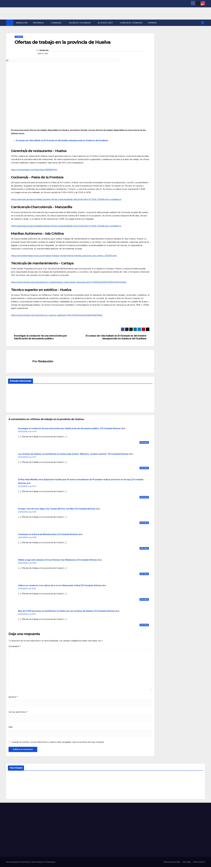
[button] (198, 23)
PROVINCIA (38, 23)
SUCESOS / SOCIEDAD (80, 23)
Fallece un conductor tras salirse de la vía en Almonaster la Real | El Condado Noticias (60, 585)
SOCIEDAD (18, 37)
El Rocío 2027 (105, 23)
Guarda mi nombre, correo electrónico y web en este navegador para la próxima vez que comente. (58, 742)
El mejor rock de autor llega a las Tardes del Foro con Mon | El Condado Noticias (56, 508)
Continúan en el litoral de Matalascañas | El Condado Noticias (48, 534)
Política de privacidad (172, 862)
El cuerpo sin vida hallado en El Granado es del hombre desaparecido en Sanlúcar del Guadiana (62, 140)
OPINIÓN (152, 23)
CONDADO (56, 23)
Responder (144, 442)
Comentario (15, 646)
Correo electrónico (18, 712)
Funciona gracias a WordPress (18, 862)
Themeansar (50, 862)
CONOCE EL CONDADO (131, 23)
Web (11, 727)
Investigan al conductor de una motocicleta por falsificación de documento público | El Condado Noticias (69, 428)
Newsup (39, 862)
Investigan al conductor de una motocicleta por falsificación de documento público (40, 337)
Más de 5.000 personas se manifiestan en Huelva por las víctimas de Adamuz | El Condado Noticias (66, 611)
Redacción (44, 50)
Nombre (13, 697)
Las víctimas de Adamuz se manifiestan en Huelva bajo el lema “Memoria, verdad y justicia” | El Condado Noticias (73, 454)
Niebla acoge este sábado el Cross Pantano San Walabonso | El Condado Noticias (57, 560)
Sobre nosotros (199, 862)
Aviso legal (187, 862)
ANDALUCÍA (22, 23)
